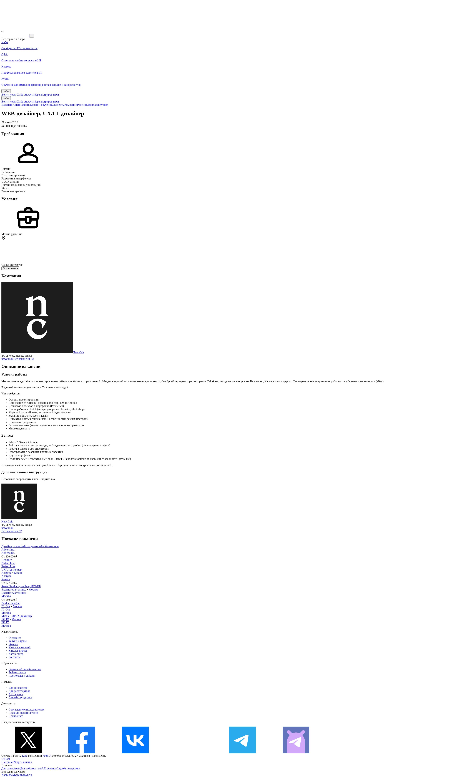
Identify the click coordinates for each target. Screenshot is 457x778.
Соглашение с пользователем (26, 709)
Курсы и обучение (41, 104)
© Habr (5, 758)
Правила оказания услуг (23, 712)
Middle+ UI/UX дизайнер (16, 615)
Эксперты (58, 104)
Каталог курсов (18, 650)
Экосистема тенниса (13, 589)
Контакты (15, 657)
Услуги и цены (18, 640)
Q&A (11, 774)
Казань (18, 572)
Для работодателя (19, 690)
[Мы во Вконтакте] (135, 752)
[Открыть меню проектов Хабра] (2, 31)
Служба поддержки (20, 697)
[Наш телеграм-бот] (296, 752)
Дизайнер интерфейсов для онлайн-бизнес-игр (30, 546)
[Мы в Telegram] (242, 752)
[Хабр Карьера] (15, 35)
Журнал (103, 104)
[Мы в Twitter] (28, 752)
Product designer (10, 603)
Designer (6, 559)
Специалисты (21, 104)
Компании (70, 104)
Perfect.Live (8, 563)
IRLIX (5, 619)
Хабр (4, 774)
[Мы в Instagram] (189, 752)
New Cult (78, 352)
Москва (33, 589)
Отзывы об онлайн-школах (25, 669)
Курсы (28, 774)
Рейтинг (82, 104)
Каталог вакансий (20, 647)
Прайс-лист (16, 715)
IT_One (5, 606)
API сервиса (16, 694)
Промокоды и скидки (22, 675)
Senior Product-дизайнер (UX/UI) (21, 586)
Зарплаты (93, 104)
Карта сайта (16, 653)
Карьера (19, 774)
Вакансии (7, 104)
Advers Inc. (8, 549)
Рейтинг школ (17, 672)
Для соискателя (18, 687)
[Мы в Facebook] (82, 752)
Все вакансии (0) (23, 358)
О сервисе (15, 637)
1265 (24, 755)
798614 (47, 755)
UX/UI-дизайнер (11, 569)
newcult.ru (7, 358)
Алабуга (6, 572)
